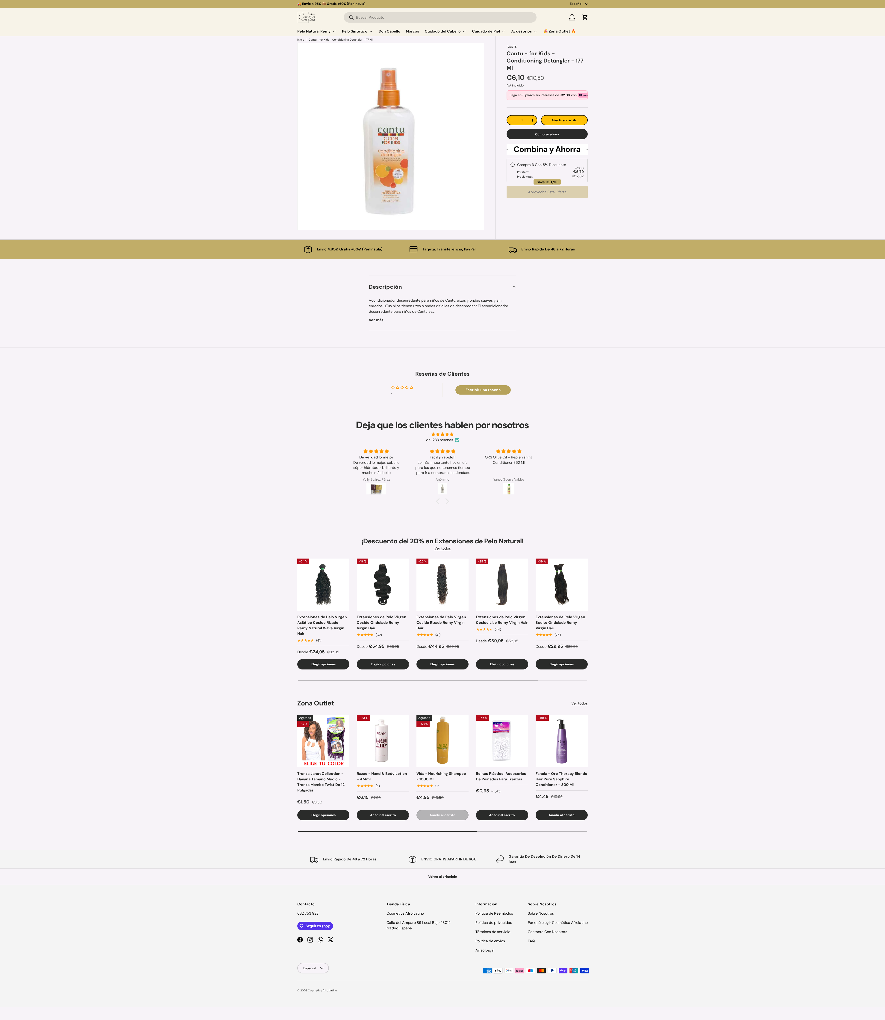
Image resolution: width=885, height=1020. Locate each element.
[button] (585, 17)
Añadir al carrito (564, 120)
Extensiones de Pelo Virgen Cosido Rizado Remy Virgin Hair (441, 622)
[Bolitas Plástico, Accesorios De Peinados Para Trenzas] (502, 741)
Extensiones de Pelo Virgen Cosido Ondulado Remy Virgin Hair (381, 622)
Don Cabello (389, 31)
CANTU (512, 47)
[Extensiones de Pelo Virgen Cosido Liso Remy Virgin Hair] (502, 585)
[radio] (547, 170)
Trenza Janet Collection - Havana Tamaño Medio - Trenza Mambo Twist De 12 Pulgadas (321, 782)
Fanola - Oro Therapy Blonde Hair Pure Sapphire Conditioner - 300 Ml (561, 779)
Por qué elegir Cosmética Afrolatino (558, 922)
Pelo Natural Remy (314, 31)
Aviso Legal (484, 950)
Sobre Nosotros (541, 913)
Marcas (412, 31)
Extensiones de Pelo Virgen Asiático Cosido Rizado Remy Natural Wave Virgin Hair (322, 625)
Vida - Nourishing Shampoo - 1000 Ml (441, 776)
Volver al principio (442, 876)
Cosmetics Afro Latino (322, 990)
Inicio (300, 40)
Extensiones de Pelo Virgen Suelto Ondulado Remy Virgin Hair (560, 622)
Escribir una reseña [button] (483, 389)
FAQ (531, 941)
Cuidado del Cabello (443, 31)
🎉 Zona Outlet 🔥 (559, 31)
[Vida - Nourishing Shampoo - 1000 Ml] (442, 741)
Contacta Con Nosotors (547, 931)
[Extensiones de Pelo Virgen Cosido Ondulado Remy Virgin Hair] (383, 585)
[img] (442, 434)
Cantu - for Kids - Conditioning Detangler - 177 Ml (341, 40)
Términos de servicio (492, 931)
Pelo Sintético (354, 31)
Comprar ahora (547, 134)
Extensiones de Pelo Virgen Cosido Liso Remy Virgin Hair (502, 620)
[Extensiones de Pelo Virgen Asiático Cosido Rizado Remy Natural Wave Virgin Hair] (323, 585)
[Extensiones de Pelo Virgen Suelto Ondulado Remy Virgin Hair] (562, 585)
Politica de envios (490, 941)
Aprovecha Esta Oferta (547, 192)
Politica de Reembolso (494, 913)
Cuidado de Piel (486, 31)
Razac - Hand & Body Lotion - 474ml (382, 776)
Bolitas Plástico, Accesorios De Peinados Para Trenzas (501, 776)
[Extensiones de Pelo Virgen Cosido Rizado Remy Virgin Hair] (442, 585)
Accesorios (521, 31)
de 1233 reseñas (439, 439)
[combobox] (440, 17)
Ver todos (442, 548)
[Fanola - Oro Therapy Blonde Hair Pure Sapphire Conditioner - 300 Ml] (562, 741)
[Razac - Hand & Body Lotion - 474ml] (383, 741)
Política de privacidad (493, 922)
